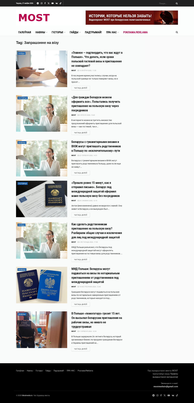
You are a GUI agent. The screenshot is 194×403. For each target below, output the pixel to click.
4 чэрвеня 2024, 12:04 (87, 331)
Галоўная (24, 32)
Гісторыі (57, 32)
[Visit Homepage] (49, 18)
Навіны (40, 32)
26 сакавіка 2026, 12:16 (88, 200)
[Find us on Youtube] (53, 3)
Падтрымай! (93, 32)
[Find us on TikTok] (60, 3)
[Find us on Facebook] (45, 3)
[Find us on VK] (57, 3)
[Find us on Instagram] (41, 3)
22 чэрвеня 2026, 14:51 (88, 155)
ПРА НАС (111, 32)
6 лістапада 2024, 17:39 (88, 242)
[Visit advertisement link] (132, 18)
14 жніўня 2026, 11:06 (87, 70)
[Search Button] (176, 3)
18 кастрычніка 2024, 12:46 (90, 286)
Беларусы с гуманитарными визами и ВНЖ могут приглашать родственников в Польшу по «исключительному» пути (96, 146)
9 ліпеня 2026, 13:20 (87, 115)
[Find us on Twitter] (49, 3)
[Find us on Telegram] (38, 3)
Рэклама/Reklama (135, 32)
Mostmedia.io (27, 395)
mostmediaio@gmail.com (166, 386)
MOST (73, 70)
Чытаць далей (82, 88)
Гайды (74, 32)
